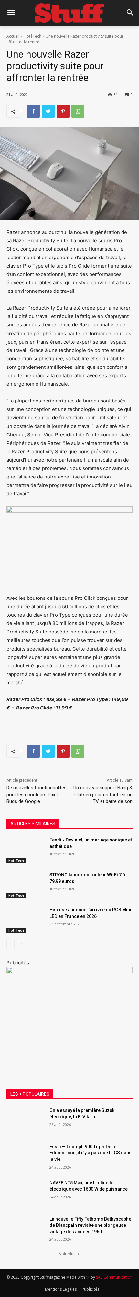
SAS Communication (114, 1277)
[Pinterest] (63, 111)
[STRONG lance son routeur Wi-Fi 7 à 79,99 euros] (25, 885)
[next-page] (21, 944)
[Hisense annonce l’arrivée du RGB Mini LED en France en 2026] (25, 920)
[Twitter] (48, 111)
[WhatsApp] (77, 111)
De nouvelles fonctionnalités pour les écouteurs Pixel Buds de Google (36, 794)
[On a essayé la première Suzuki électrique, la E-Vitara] (25, 1120)
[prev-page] (10, 944)
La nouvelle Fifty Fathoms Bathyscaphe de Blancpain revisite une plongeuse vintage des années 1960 (90, 1225)
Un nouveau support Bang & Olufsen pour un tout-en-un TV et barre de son (103, 794)
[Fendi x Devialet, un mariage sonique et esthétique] (25, 850)
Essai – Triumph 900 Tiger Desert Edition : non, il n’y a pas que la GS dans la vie (90, 1153)
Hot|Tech (32, 36)
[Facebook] (33, 111)
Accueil (12, 36)
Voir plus (67, 1254)
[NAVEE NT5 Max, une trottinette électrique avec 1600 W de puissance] (25, 1193)
